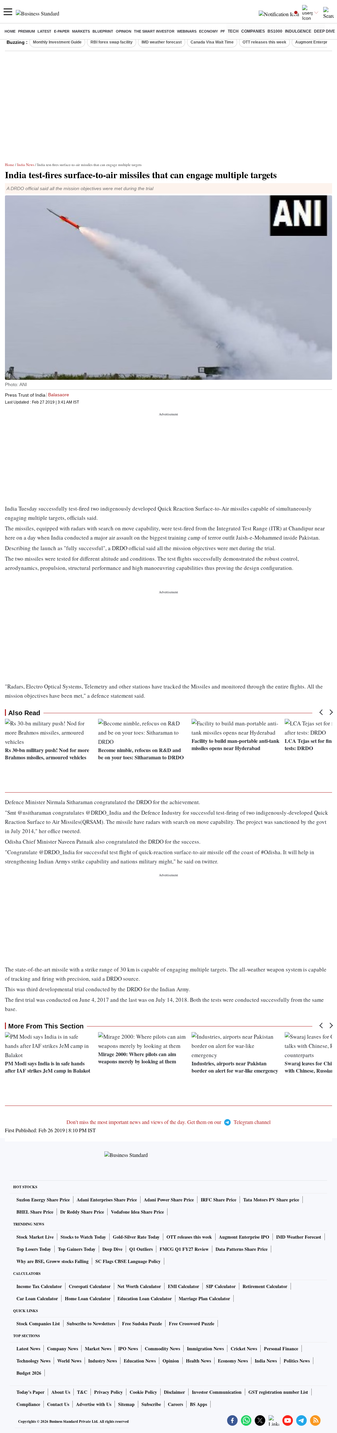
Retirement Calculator (265, 1286)
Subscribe (151, 1404)
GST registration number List (278, 1392)
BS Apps (198, 1404)
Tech (233, 31)
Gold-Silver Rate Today (136, 1236)
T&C (82, 1392)
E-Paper (61, 31)
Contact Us (58, 1404)
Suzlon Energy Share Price (43, 1199)
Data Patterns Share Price (242, 1249)
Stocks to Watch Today (83, 1236)
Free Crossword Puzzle (191, 1323)
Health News (198, 1360)
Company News (62, 1348)
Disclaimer (174, 1392)
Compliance (28, 1404)
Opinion (123, 31)
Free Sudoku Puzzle (142, 1323)
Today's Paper (30, 1392)
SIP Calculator (221, 1286)
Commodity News (162, 1348)
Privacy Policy (108, 1392)
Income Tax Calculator (39, 1286)
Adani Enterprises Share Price (107, 1199)
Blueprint (102, 31)
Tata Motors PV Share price (271, 1199)
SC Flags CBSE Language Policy (128, 1261)
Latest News (28, 1348)
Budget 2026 (28, 1372)
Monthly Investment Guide (57, 42)
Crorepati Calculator (90, 1286)
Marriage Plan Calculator (204, 1298)
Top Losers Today (33, 1249)
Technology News (33, 1360)
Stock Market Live (35, 1236)
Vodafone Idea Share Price (137, 1211)
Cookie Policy (143, 1392)
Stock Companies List (38, 1323)
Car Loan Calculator (37, 1298)
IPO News (128, 1348)
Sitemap (126, 1404)
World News (69, 1360)
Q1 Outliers (141, 1249)
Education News (140, 1360)
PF (222, 31)
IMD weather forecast (162, 42)
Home (10, 31)
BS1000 (275, 31)
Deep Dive (324, 31)
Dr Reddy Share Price (82, 1211)
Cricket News (244, 1348)
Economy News (233, 1360)
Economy (208, 31)
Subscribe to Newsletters (91, 1323)
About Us (60, 1392)
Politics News (297, 1360)
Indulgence (298, 31)
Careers (175, 1404)
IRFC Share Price (218, 1199)
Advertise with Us (93, 1404)
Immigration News (205, 1348)
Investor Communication (217, 1392)
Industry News (102, 1360)
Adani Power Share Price (169, 1199)
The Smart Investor (154, 31)
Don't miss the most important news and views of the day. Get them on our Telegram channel (168, 1121)
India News (25, 164)
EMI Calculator (183, 1286)
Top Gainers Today (76, 1249)
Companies (253, 31)
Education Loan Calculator (144, 1298)
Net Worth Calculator (139, 1286)
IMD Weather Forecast (298, 1236)
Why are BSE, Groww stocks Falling (52, 1261)
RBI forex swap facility (112, 42)
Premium (26, 31)
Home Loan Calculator (88, 1298)
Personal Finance (281, 1348)
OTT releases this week (264, 42)
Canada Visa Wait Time (212, 42)
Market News (98, 1348)
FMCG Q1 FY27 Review (184, 1249)
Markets (81, 31)
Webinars (186, 31)
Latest (44, 31)
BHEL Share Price (34, 1211)
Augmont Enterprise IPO (244, 1236)
